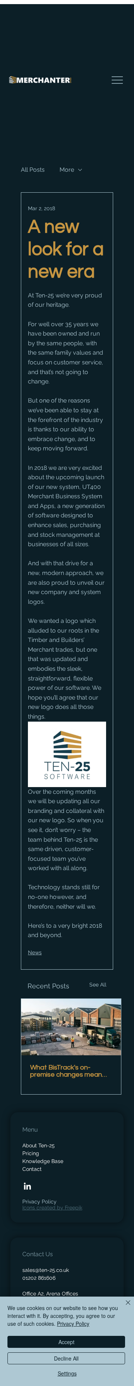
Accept (66, 1342)
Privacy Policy (39, 1202)
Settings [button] (67, 1373)
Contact (32, 1169)
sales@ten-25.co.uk (45, 1270)
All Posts (33, 169)
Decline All (66, 1358)
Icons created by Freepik (52, 1208)
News (35, 952)
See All (97, 985)
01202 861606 (38, 1278)
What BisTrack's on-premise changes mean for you (66, 1071)
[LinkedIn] (27, 1186)
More (67, 169)
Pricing (30, 1153)
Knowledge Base (42, 1161)
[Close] (124, 1307)
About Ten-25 (38, 1145)
